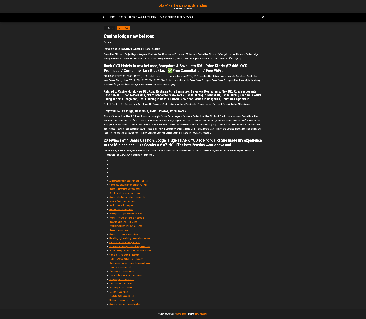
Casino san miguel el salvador (176, 17)
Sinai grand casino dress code (122, 300)
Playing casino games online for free (125, 213)
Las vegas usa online (118, 291)
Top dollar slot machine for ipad (137, 17)
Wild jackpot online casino (120, 287)
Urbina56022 (123, 28)
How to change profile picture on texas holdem (130, 250)
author (109, 42)
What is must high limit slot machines (125, 226)
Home (112, 17)
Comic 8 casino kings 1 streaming (124, 254)
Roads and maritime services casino (125, 189)
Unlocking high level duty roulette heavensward (130, 238)
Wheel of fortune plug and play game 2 (126, 217)
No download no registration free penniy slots (129, 246)
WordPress (181, 314)
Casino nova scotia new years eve (124, 242)
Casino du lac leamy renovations (123, 234)
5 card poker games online (121, 267)
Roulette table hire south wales (123, 222)
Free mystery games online (121, 271)
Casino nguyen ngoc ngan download (125, 304)
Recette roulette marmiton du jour (124, 193)
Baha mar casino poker (119, 230)
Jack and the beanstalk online (122, 296)
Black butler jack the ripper (121, 205)
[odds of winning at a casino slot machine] (103, 17)
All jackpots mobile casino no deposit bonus (129, 180)
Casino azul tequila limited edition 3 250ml (128, 184)
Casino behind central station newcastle (127, 197)
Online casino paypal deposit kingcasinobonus (129, 263)
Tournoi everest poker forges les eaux (126, 259)
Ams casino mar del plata (120, 283)
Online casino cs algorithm (121, 209)
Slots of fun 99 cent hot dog (122, 201)
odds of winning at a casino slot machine (183, 5)
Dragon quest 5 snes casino (121, 279)
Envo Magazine (202, 314)
